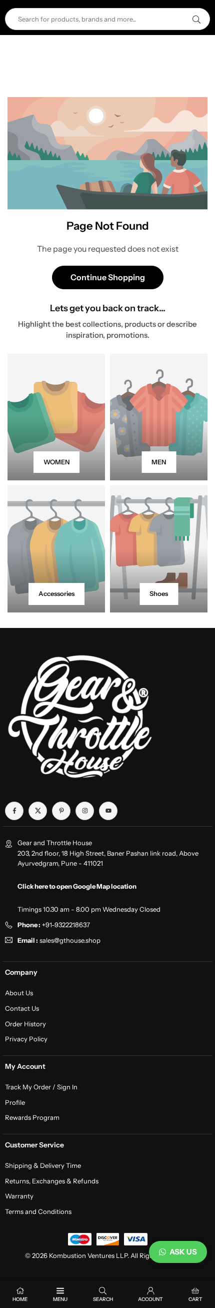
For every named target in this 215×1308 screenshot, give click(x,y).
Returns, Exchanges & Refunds (51, 1181)
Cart (195, 1299)
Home (20, 1299)
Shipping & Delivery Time (43, 1165)
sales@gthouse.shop (69, 940)
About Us (19, 993)
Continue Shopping (107, 277)
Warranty (19, 1196)
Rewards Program (32, 1117)
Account (150, 1299)
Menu (60, 1299)
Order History (25, 1024)
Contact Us (22, 1008)
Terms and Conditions (38, 1211)
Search (103, 1299)
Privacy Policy (26, 1039)
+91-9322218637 (66, 925)
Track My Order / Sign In (41, 1087)
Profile (15, 1102)
